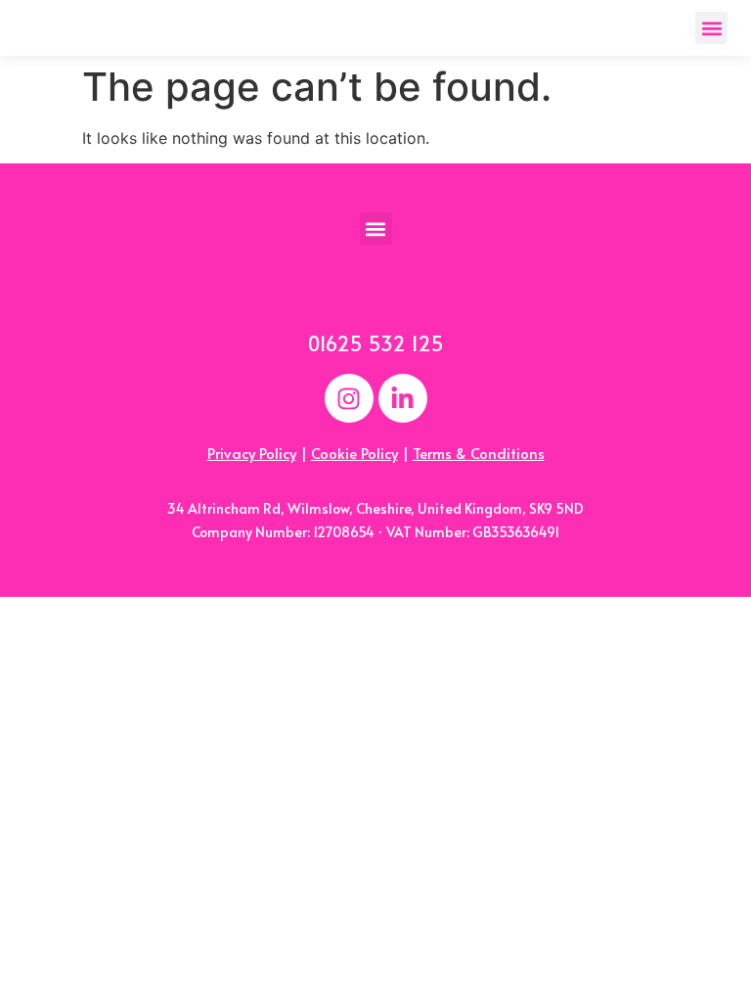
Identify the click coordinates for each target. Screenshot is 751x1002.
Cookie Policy (354, 452)
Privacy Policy (251, 452)
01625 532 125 (376, 343)
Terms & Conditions (479, 452)
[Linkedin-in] (402, 398)
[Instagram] (349, 398)
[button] (711, 28)
